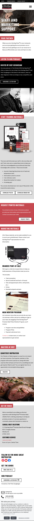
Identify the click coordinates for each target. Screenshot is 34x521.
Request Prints (25, 219)
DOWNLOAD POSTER (8, 193)
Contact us (5, 335)
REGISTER (5, 372)
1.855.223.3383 (6, 440)
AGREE (6, 518)
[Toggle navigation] (30, 6)
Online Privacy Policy (9, 514)
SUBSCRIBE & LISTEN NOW (9, 82)
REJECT (13, 518)
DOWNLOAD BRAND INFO (23, 193)
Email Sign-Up (7, 470)
